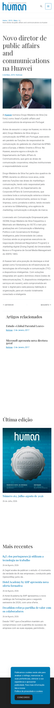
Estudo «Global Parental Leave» (25, 326)
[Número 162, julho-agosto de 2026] (27, 460)
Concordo (23, 697)
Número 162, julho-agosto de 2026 (23, 496)
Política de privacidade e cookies (29, 691)
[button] (41, 6)
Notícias (19, 75)
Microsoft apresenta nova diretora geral (27, 342)
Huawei (8, 115)
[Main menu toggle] (48, 6)
